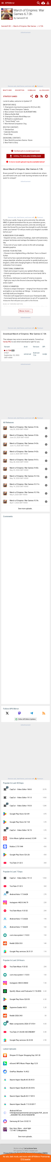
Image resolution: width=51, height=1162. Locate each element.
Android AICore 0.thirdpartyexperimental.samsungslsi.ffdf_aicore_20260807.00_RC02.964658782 (29, 1113)
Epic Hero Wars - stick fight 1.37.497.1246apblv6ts (20, 1129)
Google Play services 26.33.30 (21, 1040)
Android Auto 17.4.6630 (19, 927)
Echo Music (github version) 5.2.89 (23, 838)
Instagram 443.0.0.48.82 (19, 983)
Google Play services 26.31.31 (21, 951)
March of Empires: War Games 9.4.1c (24, 460)
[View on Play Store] (36, 96)
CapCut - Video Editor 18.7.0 (21, 830)
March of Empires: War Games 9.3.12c (24, 476)
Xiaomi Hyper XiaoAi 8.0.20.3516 (22, 1088)
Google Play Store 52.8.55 (20, 999)
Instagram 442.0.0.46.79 (19, 902)
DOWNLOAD (32, 90)
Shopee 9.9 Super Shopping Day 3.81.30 (25, 1055)
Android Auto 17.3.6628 (19, 894)
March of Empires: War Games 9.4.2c (24, 451)
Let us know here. (30, 1148)
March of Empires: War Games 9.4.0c (24, 468)
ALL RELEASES (44, 90)
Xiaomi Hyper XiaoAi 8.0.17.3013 (22, 1096)
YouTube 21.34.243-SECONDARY (22, 1032)
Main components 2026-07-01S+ (22, 1024)
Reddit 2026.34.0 (16, 1016)
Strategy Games (10, 96)
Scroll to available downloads (27, 156)
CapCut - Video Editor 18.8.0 (21, 789)
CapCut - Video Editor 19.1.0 (21, 797)
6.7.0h (8, 350)
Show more (24, 311)
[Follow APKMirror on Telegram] (31, 714)
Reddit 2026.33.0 (16, 943)
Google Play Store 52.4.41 (20, 814)
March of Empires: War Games (24, 26)
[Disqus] (25, 610)
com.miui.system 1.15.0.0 (19, 935)
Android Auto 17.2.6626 (19, 919)
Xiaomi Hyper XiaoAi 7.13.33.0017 (23, 1104)
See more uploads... (25, 509)
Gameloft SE (22, 18)
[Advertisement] (25, 59)
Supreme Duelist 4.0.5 (18, 1007)
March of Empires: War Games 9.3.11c (24, 484)
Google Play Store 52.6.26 (20, 855)
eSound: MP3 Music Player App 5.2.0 (24, 1063)
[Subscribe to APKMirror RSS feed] (43, 714)
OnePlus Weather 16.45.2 (19, 1072)
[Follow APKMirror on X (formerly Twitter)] (7, 714)
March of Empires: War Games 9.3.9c (24, 500)
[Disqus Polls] (25, 549)
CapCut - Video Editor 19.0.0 (21, 806)
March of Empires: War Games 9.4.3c (24, 443)
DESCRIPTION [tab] (19, 90)
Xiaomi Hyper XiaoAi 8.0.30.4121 (22, 1080)
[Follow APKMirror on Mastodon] (19, 714)
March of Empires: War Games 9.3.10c (24, 492)
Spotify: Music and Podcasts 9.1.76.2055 (25, 991)
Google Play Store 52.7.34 (20, 822)
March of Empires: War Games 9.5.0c (24, 435)
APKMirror (9, 3)
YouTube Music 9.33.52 (19, 911)
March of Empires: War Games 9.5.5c (24, 427)
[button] (31, 96)
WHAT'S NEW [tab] (7, 90)
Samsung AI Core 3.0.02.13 (20, 1121)
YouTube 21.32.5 (16, 863)
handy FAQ (7, 342)
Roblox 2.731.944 (16, 846)
